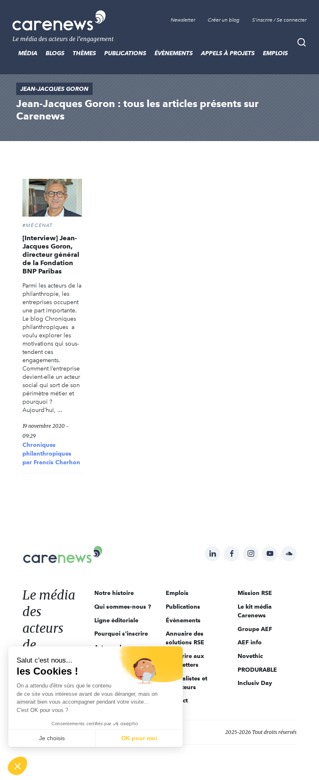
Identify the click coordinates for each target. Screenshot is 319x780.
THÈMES (84, 53)
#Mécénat (37, 225)
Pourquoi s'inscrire (121, 633)
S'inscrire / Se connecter (279, 20)
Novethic (250, 656)
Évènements (174, 53)
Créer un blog (224, 20)
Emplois (275, 53)
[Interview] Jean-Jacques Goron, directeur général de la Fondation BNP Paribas (50, 254)
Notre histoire (114, 593)
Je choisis (52, 738)
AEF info (250, 642)
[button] (17, 766)
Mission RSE (255, 593)
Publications (125, 53)
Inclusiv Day (255, 683)
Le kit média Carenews (255, 611)
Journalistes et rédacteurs (186, 682)
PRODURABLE (257, 669)
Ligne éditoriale (116, 620)
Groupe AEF (255, 629)
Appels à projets (228, 53)
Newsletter (183, 20)
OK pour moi (139, 738)
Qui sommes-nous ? (122, 606)
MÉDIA (27, 53)
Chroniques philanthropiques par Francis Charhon (51, 453)
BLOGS (55, 53)
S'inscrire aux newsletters (185, 660)
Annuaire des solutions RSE (185, 638)
